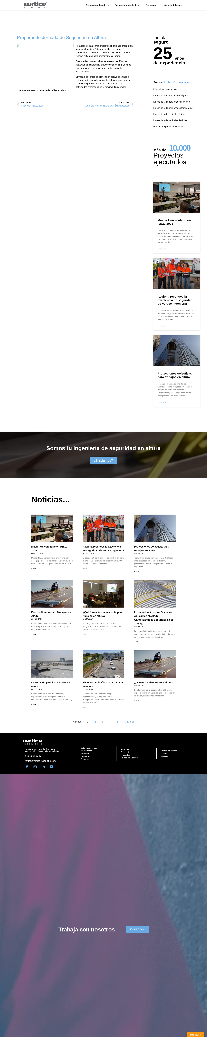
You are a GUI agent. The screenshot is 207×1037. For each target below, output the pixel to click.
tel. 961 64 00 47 (33, 756)
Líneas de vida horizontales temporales (172, 108)
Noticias (164, 756)
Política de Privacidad (125, 753)
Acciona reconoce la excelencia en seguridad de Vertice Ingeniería (175, 300)
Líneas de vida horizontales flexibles (171, 102)
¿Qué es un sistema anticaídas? (153, 682)
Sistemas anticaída (96, 5)
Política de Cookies (129, 758)
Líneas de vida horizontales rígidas (170, 95)
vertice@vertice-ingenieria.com (40, 761)
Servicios (151, 5)
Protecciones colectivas (127, 5)
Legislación (86, 756)
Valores (164, 753)
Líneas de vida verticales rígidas (169, 114)
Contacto (85, 759)
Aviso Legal (126, 749)
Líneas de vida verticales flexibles (170, 120)
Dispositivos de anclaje (165, 89)
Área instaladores (173, 5)
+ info (33, 569)
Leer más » (163, 249)
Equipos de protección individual (169, 126)
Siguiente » (130, 722)
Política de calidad (169, 751)
